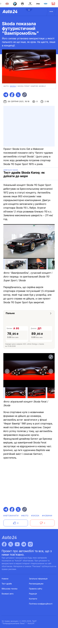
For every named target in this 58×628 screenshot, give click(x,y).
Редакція (33, 594)
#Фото (24, 516)
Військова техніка (9, 589)
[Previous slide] (7, 242)
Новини (5, 579)
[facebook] (12, 94)
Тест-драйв (7, 584)
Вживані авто (8, 594)
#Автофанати (11, 516)
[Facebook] (4, 544)
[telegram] (5, 94)
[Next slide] (50, 242)
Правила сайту (35, 589)
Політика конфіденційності (40, 604)
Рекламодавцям (36, 584)
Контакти (33, 599)
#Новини (47, 516)
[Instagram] (30, 544)
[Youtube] (17, 544)
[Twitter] (10, 544)
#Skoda (35, 516)
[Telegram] (23, 544)
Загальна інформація (38, 579)
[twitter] (18, 94)
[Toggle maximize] (50, 228)
